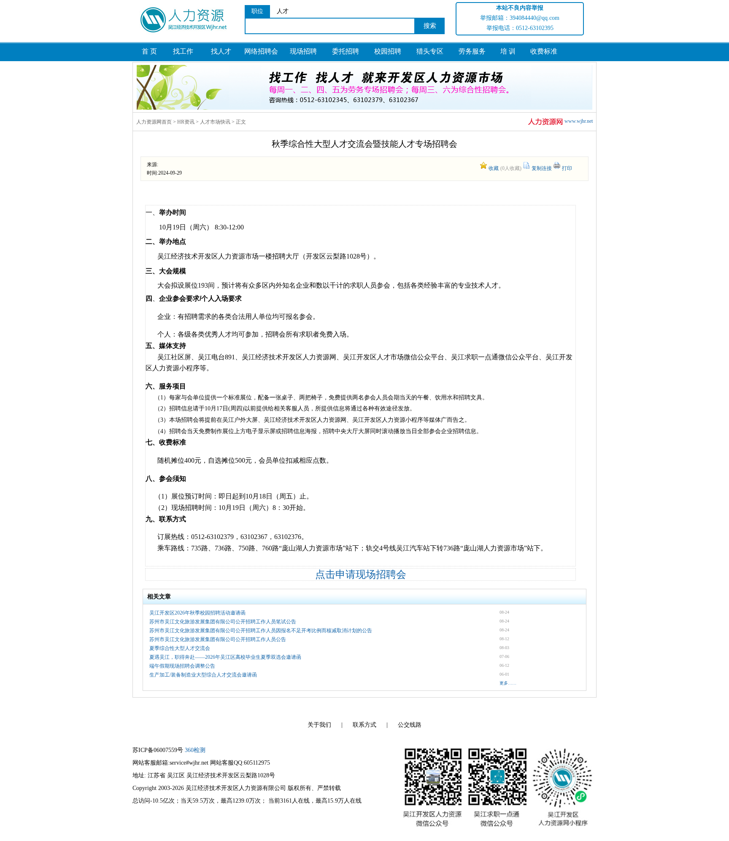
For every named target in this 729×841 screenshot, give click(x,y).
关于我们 (319, 725)
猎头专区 (429, 51)
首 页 (149, 51)
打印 (567, 168)
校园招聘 (387, 51)
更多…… (508, 683)
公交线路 (409, 725)
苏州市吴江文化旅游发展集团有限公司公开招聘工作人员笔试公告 (222, 622)
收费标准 (543, 51)
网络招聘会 (261, 51)
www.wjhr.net (578, 121)
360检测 (195, 750)
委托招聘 (345, 51)
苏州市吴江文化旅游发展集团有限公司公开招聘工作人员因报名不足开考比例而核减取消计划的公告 (260, 630)
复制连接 (542, 168)
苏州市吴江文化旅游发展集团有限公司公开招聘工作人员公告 (217, 639)
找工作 (183, 51)
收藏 (494, 168)
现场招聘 (303, 51)
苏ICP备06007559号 (157, 750)
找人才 (221, 51)
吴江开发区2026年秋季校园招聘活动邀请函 (197, 613)
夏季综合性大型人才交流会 (179, 648)
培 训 (508, 51)
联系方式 (364, 725)
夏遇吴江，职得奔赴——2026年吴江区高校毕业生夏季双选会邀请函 (225, 657)
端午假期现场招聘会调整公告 (182, 666)
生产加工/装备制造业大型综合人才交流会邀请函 (203, 675)
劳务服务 (472, 51)
